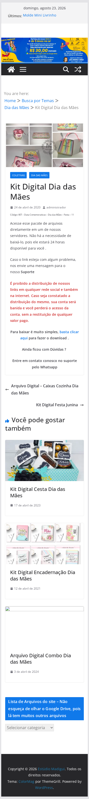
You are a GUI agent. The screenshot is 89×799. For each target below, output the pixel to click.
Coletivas (18, 175)
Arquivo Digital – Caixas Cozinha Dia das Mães (44, 389)
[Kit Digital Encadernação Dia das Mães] (44, 526)
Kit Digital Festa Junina (57, 404)
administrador (56, 207)
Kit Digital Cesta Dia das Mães (37, 492)
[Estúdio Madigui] (44, 41)
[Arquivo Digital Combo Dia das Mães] (44, 609)
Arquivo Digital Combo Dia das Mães (40, 658)
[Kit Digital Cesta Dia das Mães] (44, 443)
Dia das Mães (39, 175)
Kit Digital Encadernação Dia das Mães (42, 575)
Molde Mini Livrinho (39, 16)
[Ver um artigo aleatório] (78, 69)
